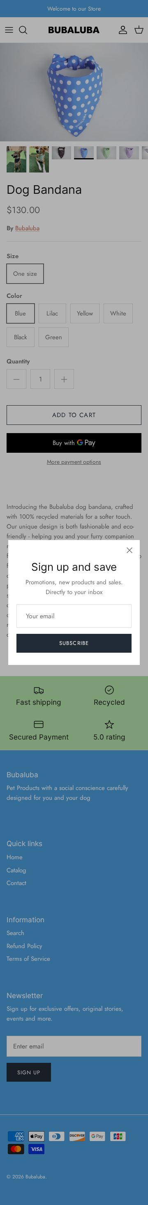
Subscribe (73, 643)
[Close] (129, 550)
